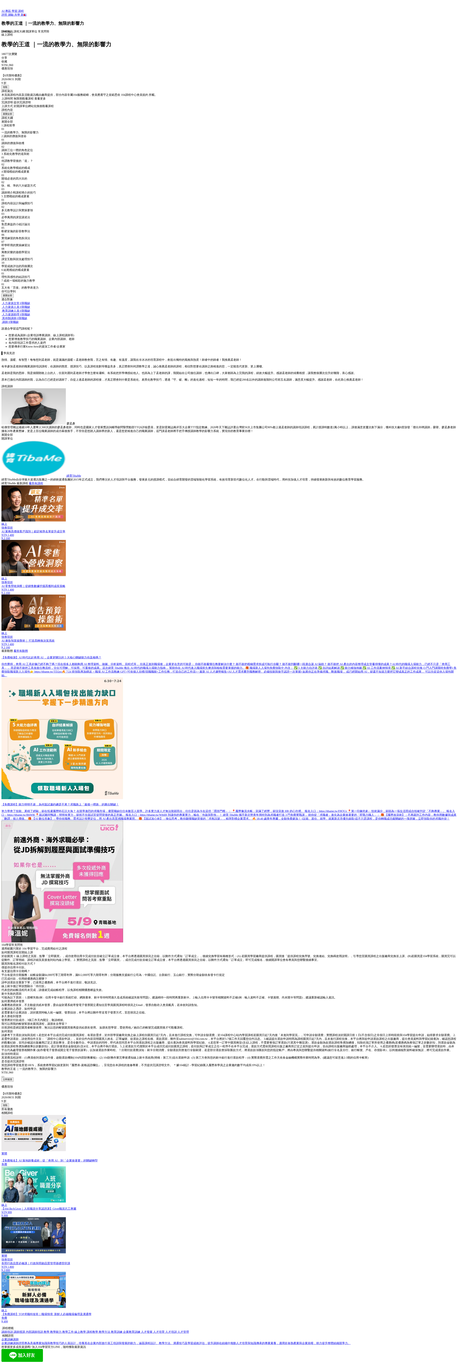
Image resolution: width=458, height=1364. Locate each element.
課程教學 (93, 1331)
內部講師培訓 (35, 1331)
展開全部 (7, 114)
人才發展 (147, 1331)
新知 (23, 14)
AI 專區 (6, 11)
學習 (15, 11)
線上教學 (80, 1331)
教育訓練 (117, 1331)
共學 (17, 14)
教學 (47, 1331)
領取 (5, 87)
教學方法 (105, 1331)
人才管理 (183, 1331)
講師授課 (20, 1331)
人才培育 (159, 1331)
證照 (4, 14)
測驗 (11, 14)
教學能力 (56, 1331)
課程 (21, 11)
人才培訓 (171, 1331)
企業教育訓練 (132, 1331)
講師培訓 (7, 1331)
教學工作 (68, 1331)
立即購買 (7, 1079)
